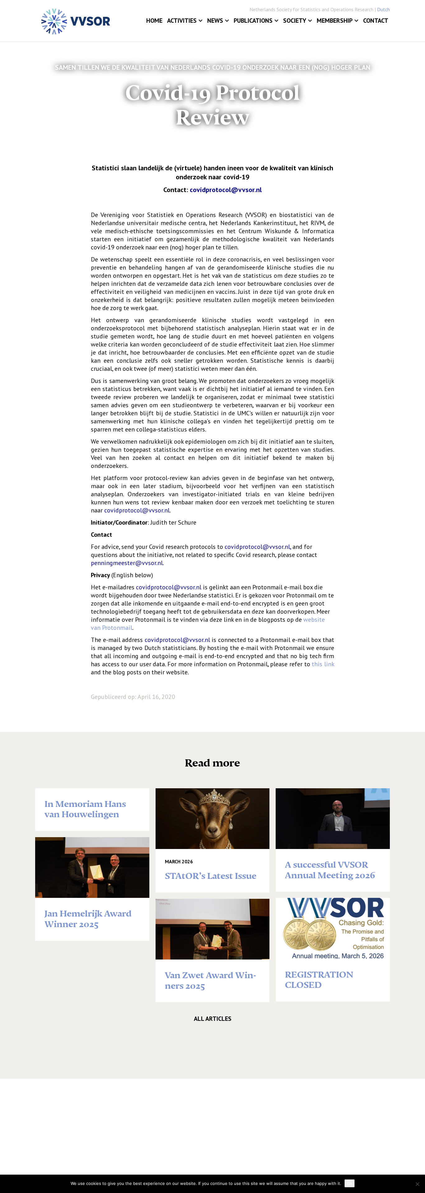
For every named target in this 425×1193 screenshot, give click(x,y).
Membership (335, 21)
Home (154, 21)
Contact (375, 21)
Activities (182, 21)
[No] (417, 1184)
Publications (253, 21)
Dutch (383, 9)
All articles (212, 1019)
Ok (349, 1183)
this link (323, 664)
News (215, 21)
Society (294, 21)
